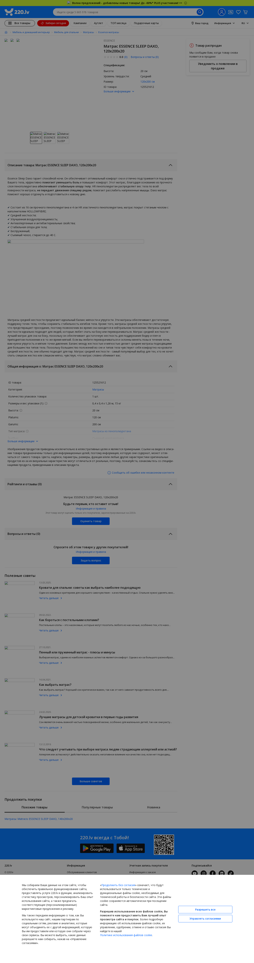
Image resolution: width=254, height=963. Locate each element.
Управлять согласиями (205, 918)
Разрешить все (205, 909)
